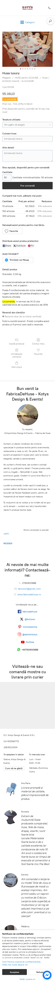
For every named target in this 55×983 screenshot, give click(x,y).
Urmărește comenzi (16, 355)
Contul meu (38, 343)
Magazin (6, 77)
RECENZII (8, 543)
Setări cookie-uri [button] (27, 979)
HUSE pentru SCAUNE (26, 77)
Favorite (38, 354)
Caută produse (16, 343)
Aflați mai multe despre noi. (15, 965)
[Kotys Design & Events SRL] (27, 7)
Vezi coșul (16, 367)
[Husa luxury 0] (27, 49)
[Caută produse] (50, 21)
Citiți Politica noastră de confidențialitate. (21, 962)
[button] (12, 231)
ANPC (6, 534)
